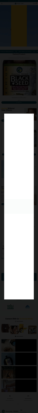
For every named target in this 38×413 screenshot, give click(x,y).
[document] (19, 206)
